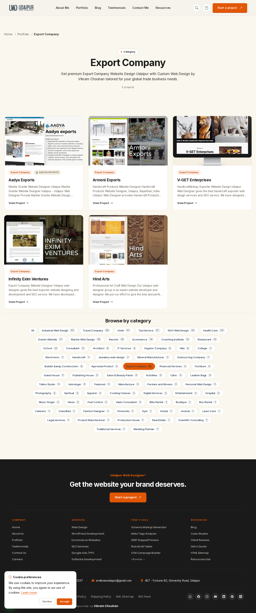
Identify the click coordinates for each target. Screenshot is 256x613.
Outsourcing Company (193, 357)
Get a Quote (199, 546)
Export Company (138, 366)
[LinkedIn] (223, 596)
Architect (100, 348)
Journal (187, 411)
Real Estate (160, 420)
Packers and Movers (162, 384)
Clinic (176, 375)
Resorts (116, 339)
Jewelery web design (113, 357)
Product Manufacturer (93, 420)
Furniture (202, 366)
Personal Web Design (201, 384)
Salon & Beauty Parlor (122, 375)
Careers (17, 559)
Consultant (75, 348)
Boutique (183, 402)
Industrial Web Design (58, 330)
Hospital (212, 393)
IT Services (126, 348)
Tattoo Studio (49, 384)
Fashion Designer (95, 411)
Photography (45, 393)
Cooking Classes (122, 393)
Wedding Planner (145, 429)
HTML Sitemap (200, 553)
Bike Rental (158, 402)
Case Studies (199, 534)
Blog (98, 7)
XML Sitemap (125, 597)
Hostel (166, 411)
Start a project (227, 7)
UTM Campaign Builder (146, 553)
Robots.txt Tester (141, 546)
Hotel (123, 330)
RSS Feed (144, 597)
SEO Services (80, 546)
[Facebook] (198, 596)
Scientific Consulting (192, 420)
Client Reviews (200, 540)
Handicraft (80, 357)
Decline (47, 601)
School (50, 348)
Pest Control (97, 402)
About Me (62, 7)
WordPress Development (88, 534)
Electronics (54, 357)
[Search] (197, 8)
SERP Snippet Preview (145, 540)
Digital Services (155, 393)
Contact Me (140, 7)
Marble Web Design (85, 339)
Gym (146, 411)
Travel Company (96, 330)
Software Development (87, 559)
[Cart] (207, 8)
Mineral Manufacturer (152, 357)
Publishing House (85, 375)
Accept (64, 601)
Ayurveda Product (104, 366)
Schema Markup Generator (149, 527)
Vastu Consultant (128, 402)
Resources (163, 7)
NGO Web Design (181, 330)
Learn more (29, 592)
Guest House (54, 375)
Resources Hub (201, 559)
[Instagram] (207, 596)
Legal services (58, 420)
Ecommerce (142, 339)
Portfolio (82, 7)
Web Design (79, 527)
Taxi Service (148, 330)
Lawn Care (210, 411)
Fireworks (125, 411)
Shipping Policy (101, 597)
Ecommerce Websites (86, 540)
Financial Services (173, 366)
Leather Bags (200, 375)
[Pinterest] (232, 596)
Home (8, 34)
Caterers (42, 411)
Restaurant (207, 339)
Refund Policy (77, 597)
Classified (66, 411)
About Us (18, 534)
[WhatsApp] (190, 596)
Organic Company (157, 348)
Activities (153, 375)
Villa (184, 348)
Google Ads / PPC (83, 553)
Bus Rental (207, 402)
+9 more (136, 559)
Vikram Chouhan (106, 606)
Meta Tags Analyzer (144, 534)
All (32, 330)
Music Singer (49, 402)
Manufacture (128, 384)
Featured (101, 384)
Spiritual (71, 393)
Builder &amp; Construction (63, 366)
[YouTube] (215, 596)
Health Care (213, 330)
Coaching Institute (175, 339)
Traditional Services (111, 429)
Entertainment (185, 393)
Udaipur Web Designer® (128, 475)
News (73, 402)
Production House (130, 420)
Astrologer (76, 384)
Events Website (50, 339)
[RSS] (240, 596)
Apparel (94, 393)
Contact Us (19, 553)
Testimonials (117, 7)
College (204, 348)
